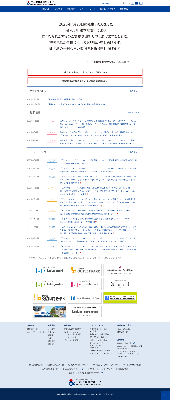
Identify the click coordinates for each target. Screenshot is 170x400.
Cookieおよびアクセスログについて (106, 365)
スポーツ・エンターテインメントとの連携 (73, 333)
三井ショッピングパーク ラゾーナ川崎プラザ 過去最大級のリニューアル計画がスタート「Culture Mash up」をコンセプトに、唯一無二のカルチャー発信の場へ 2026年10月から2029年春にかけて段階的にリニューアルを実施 (98, 124)
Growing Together (124, 329)
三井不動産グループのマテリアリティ (98, 330)
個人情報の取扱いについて (78, 365)
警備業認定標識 (122, 369)
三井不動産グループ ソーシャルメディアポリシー (62, 369)
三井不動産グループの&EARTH (102, 350)
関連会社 (51, 341)
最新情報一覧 (32, 329)
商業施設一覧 (122, 332)
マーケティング (70, 337)
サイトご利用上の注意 (132, 365)
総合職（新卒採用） (125, 343)
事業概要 (71, 9)
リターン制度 (122, 356)
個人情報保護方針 (36, 365)
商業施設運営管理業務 (73, 329)
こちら (69, 258)
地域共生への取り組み (98, 340)
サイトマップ (107, 369)
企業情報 (58, 9)
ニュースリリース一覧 (36, 332)
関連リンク (52, 344)
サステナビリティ (87, 9)
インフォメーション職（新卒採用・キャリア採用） (128, 352)
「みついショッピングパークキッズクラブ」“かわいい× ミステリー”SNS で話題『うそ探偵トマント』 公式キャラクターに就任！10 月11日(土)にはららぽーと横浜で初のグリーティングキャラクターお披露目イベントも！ (98, 249)
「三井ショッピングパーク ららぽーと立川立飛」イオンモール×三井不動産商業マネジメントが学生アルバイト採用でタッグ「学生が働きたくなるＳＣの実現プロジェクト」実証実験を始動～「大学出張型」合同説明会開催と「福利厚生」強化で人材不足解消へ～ (98, 230)
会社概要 (51, 329)
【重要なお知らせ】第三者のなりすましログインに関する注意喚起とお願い (76, 104)
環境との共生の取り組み (99, 334)
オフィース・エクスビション (101, 353)
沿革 (49, 338)
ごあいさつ (52, 332)
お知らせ (46, 9)
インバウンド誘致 (71, 340)
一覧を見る (132, 91)
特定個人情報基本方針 (55, 365)
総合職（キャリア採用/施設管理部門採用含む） (129, 347)
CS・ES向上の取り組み (99, 337)
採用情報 (124, 9)
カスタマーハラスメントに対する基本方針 (83, 373)
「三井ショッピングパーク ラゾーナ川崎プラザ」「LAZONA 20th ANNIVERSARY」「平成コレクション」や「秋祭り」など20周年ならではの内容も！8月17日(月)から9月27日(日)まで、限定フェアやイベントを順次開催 (98, 179)
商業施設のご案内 (108, 9)
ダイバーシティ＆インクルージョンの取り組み (97, 345)
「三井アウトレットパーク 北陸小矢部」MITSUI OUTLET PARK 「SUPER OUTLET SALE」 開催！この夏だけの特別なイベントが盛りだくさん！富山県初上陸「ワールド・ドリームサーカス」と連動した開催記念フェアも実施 (98, 191)
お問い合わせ (93, 369)
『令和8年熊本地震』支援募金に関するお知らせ (65, 99)
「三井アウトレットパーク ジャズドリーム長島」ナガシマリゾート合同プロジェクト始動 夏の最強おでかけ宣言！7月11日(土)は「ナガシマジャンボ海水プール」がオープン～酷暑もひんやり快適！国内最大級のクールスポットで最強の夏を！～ (98, 202)
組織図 (50, 335)
